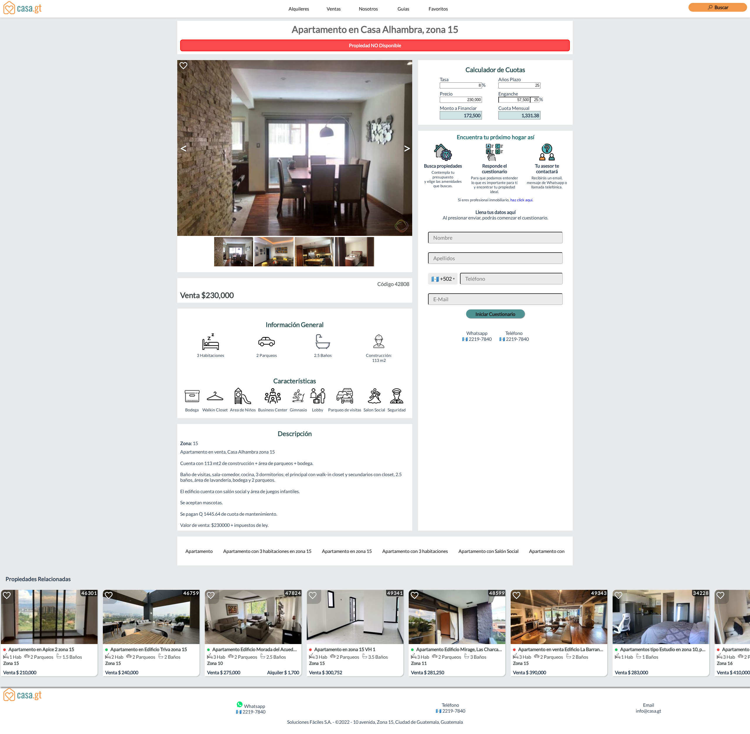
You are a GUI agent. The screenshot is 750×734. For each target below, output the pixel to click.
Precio (446, 93)
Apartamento (199, 551)
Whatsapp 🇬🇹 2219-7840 (250, 708)
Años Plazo (509, 79)
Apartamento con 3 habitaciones (415, 551)
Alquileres (299, 8)
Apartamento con (547, 551)
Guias (403, 8)
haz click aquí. (521, 199)
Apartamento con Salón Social (488, 551)
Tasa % (463, 82)
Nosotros (368, 8)
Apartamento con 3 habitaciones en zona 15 (267, 551)
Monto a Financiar (460, 111)
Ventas (334, 8)
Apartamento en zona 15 (347, 551)
